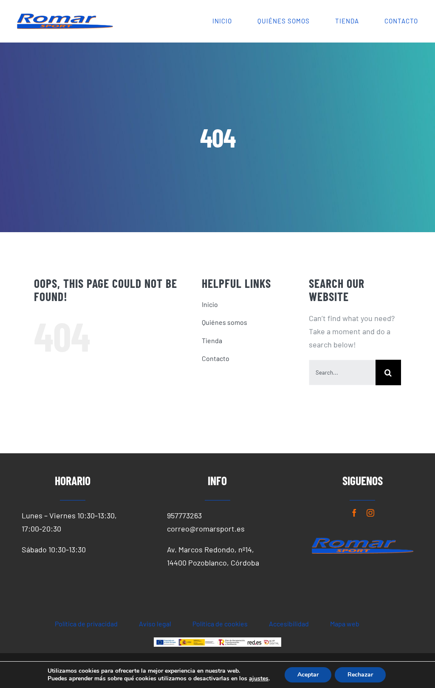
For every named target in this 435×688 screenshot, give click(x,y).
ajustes (258, 678)
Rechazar (360, 675)
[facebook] (354, 513)
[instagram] (370, 513)
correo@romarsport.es (206, 528)
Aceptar (308, 675)
